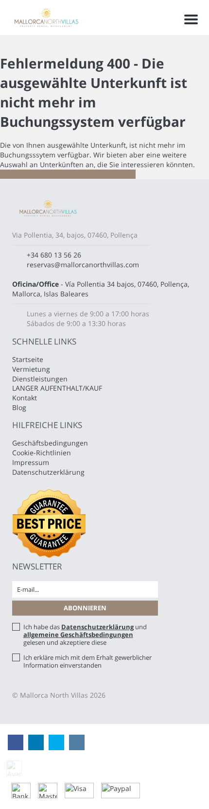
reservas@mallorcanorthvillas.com (83, 264)
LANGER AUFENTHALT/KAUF (57, 388)
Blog (19, 407)
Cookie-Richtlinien (41, 452)
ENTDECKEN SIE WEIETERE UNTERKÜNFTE (68, 174)
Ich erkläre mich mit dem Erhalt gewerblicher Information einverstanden (87, 661)
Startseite (27, 359)
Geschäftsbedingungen (50, 443)
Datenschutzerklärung (48, 472)
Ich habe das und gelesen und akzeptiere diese (85, 634)
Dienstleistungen (40, 378)
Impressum (30, 462)
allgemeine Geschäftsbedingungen (78, 634)
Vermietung (31, 369)
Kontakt (24, 397)
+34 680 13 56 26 (54, 254)
